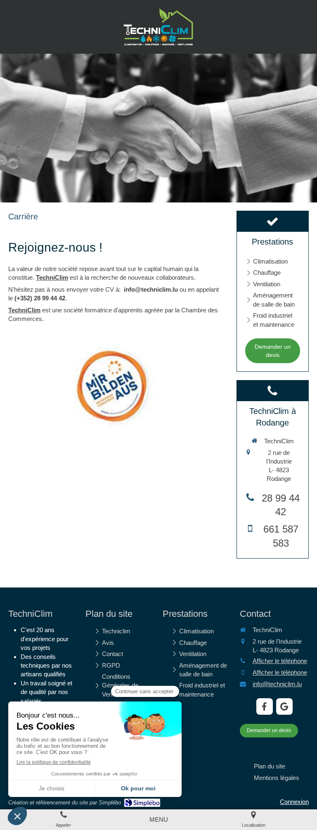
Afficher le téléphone (280, 660)
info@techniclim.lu (277, 683)
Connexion (294, 801)
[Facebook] (264, 706)
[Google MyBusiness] (284, 706)
